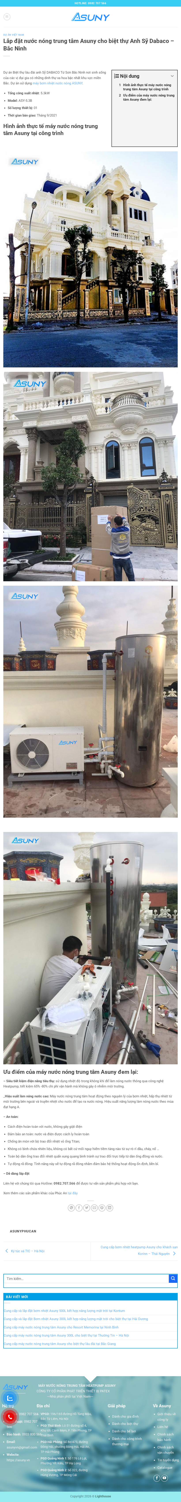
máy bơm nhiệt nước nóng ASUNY (57, 83)
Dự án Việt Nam (13, 34)
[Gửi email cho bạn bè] (94, 1207)
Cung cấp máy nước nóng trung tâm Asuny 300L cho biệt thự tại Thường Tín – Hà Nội (66, 1335)
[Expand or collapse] (172, 76)
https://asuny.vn (18, 1460)
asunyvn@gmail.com (22, 1447)
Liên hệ (162, 1427)
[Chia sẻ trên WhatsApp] (71, 1207)
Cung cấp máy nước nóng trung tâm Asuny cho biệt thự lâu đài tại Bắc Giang (60, 1344)
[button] (7, 16)
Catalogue (164, 1468)
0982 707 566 (28, 1414)
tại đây (73, 1193)
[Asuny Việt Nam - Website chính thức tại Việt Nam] (90, 17)
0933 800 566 (31, 1434)
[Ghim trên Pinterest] (102, 1207)
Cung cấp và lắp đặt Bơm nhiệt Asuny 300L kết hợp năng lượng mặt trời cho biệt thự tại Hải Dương (76, 1319)
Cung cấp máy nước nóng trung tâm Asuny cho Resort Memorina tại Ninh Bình (61, 1327)
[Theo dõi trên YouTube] (164, 1478)
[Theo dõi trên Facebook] (156, 1478)
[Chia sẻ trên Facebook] (79, 1207)
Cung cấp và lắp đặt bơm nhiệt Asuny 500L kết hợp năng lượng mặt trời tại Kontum (64, 1311)
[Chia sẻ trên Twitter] (86, 1207)
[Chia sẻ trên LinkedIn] (109, 1207)
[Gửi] (173, 1278)
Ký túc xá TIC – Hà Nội (27, 1251)
